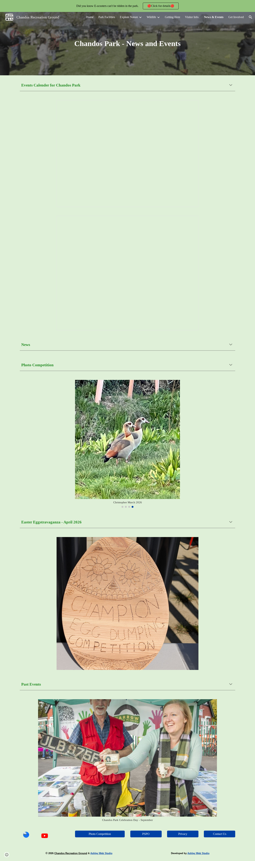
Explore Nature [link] (129, 17)
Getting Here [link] (172, 17)
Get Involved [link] (236, 17)
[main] (127, 43)
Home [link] (90, 17)
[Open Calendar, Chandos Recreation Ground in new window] (191, 105)
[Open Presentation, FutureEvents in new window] (191, 221)
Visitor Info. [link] (192, 17)
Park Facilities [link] (106, 17)
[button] (250, 17)
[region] (127, 6)
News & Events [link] (213, 17)
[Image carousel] (127, 603)
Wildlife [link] (151, 17)
